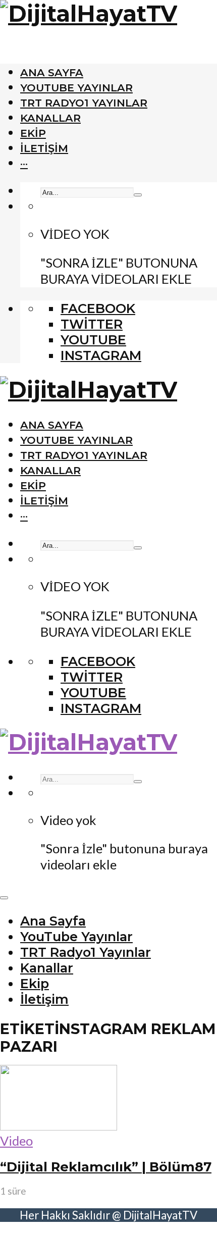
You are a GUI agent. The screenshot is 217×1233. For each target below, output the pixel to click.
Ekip (33, 133)
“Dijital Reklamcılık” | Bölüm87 (105, 1166)
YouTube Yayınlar (76, 87)
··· (24, 163)
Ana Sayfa (51, 72)
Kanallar (50, 118)
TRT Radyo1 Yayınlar (83, 102)
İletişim (44, 148)
